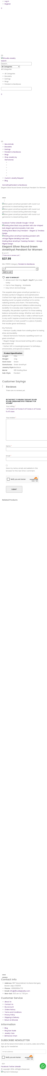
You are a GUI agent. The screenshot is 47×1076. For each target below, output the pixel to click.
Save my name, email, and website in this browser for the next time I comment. (22, 469)
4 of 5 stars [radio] (36, 409)
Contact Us (9, 1004)
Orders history (10, 1009)
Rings (7, 154)
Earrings (7, 149)
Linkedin (18, 1066)
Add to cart (7, 272)
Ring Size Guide (10, 1031)
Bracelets (8, 147)
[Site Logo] (8, 58)
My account (9, 1007)
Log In (7, 1)
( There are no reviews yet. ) (11, 255)
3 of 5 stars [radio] (27, 409)
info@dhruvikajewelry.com (20, 991)
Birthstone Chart (11, 1036)
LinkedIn (19, 223)
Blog (6, 181)
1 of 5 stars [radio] (10, 409)
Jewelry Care (9, 1033)
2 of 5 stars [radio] (18, 409)
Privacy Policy (10, 1015)
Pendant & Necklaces (13, 152)
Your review (11, 418)
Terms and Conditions (13, 1012)
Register (8, 4)
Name (9, 446)
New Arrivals (9, 144)
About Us (8, 1002)
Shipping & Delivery (12, 1017)
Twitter (12, 223)
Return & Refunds (11, 1020)
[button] (3, 61)
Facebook (6, 223)
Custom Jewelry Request (14, 178)
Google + (25, 223)
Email (32, 223)
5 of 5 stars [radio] (10, 411)
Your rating (11, 406)
